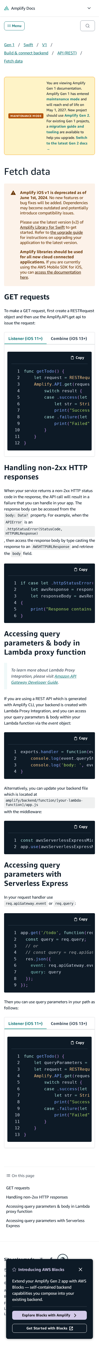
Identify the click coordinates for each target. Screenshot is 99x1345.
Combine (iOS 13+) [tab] (69, 338)
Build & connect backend (26, 52)
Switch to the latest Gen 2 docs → (66, 143)
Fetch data (13, 61)
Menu (16, 25)
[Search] (87, 25)
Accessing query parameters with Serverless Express (36, 874)
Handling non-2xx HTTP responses (37, 1197)
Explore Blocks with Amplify (46, 1315)
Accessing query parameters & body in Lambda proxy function (45, 642)
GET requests (27, 296)
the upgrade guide (66, 232)
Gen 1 (9, 44)
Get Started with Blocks (46, 1328)
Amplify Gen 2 (76, 115)
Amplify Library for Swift (42, 227)
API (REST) (67, 52)
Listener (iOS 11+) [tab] (25, 338)
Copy (82, 358)
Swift (28, 44)
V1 (44, 44)
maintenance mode (63, 99)
